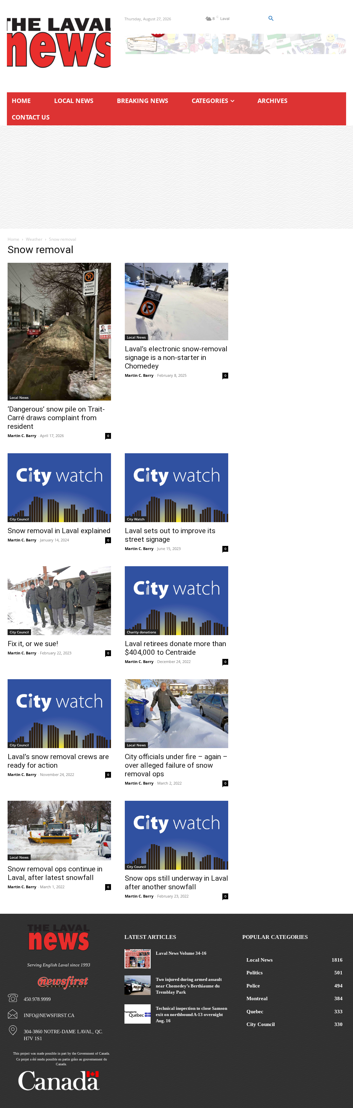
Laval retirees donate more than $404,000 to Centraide (175, 648)
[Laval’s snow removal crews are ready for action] (59, 713)
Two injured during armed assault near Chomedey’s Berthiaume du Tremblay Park (189, 985)
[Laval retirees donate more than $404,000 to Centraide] (176, 600)
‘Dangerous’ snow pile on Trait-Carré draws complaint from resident (56, 418)
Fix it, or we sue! (33, 644)
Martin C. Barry (22, 435)
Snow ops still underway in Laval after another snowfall (176, 882)
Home (13, 239)
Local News (19, 397)
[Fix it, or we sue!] (59, 600)
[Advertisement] (176, 177)
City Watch (135, 519)
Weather (34, 239)
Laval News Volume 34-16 (181, 953)
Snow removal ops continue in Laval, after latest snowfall (55, 873)
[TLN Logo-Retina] (59, 43)
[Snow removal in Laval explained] (59, 487)
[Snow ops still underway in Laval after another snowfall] (176, 835)
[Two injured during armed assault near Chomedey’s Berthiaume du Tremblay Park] (137, 985)
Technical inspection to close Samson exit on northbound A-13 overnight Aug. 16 (191, 1014)
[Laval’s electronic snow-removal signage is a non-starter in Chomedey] (176, 301)
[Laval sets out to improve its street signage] (176, 487)
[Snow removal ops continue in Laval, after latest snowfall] (59, 830)
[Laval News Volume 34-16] (137, 959)
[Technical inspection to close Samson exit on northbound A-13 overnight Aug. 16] (137, 1014)
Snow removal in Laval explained (59, 531)
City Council (19, 519)
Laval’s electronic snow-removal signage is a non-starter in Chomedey (176, 357)
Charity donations (141, 632)
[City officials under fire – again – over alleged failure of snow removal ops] (176, 713)
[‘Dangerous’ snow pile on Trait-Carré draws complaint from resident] (59, 332)
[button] (270, 18)
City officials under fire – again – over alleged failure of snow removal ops (176, 765)
